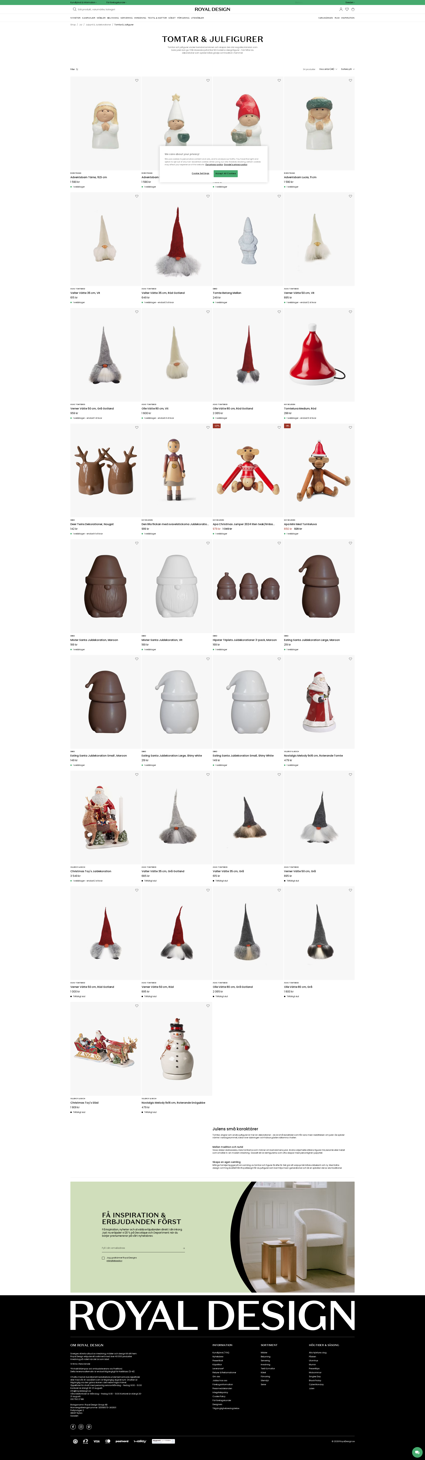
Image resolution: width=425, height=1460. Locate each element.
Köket (263, 1373)
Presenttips (314, 1369)
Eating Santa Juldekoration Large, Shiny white (172, 755)
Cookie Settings (200, 173)
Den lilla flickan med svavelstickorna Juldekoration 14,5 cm (175, 524)
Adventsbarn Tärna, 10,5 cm (88, 177)
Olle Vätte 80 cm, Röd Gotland (233, 408)
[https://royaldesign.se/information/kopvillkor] (163, 1441)
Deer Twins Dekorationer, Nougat (92, 524)
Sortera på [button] (346, 69)
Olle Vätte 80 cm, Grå (298, 987)
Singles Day (315, 1377)
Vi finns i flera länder (80, 1364)
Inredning (265, 1365)
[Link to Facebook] (73, 1426)
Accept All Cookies (225, 173)
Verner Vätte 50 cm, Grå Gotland (92, 408)
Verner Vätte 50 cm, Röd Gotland (92, 987)
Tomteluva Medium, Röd (300, 408)
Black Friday (315, 1381)
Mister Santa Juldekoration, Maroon (94, 640)
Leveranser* (218, 1369)
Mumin (312, 1365)
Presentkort (217, 1361)
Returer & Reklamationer (224, 1373)
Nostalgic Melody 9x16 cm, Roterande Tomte (313, 755)
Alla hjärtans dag (317, 1353)
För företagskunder (221, 1400)
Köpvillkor (217, 1365)
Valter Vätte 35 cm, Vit (85, 293)
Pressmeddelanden (222, 1388)
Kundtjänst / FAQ (220, 1353)
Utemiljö (265, 1381)
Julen (311, 1388)
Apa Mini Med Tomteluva (300, 524)
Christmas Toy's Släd (84, 1102)
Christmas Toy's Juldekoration (90, 871)
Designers (217, 1404)
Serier (263, 1385)
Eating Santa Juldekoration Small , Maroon (98, 755)
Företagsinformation (222, 1385)
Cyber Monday (316, 1385)
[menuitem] (75, 18)
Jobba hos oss (219, 1381)
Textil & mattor (268, 1369)
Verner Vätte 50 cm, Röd (158, 987)
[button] (350, 2)
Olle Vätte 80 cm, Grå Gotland (233, 987)
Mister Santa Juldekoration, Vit (162, 640)
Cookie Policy (218, 1396)
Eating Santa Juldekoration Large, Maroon (312, 640)
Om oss (216, 1377)
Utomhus (313, 1361)
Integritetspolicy (220, 1392)
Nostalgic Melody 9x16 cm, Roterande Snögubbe (173, 1102)
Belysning (266, 1357)
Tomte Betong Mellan (227, 293)
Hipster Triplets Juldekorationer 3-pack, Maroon (245, 640)
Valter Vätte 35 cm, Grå (228, 871)
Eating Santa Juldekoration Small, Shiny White (243, 755)
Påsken (312, 1357)
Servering (265, 1361)
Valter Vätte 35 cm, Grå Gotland (163, 871)
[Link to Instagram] (81, 1426)
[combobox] (350, 2)
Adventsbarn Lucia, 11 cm (300, 177)
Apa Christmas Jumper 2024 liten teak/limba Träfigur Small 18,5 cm (243, 524)
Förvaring (265, 1377)
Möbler (264, 1353)
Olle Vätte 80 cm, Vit (155, 408)
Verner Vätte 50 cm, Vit (299, 293)
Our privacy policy (214, 164)
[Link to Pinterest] (89, 1426)
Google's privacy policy (235, 164)
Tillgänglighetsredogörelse (225, 1408)
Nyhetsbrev (217, 1357)
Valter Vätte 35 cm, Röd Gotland (163, 293)
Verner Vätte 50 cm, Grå (300, 871)
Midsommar (315, 1373)
